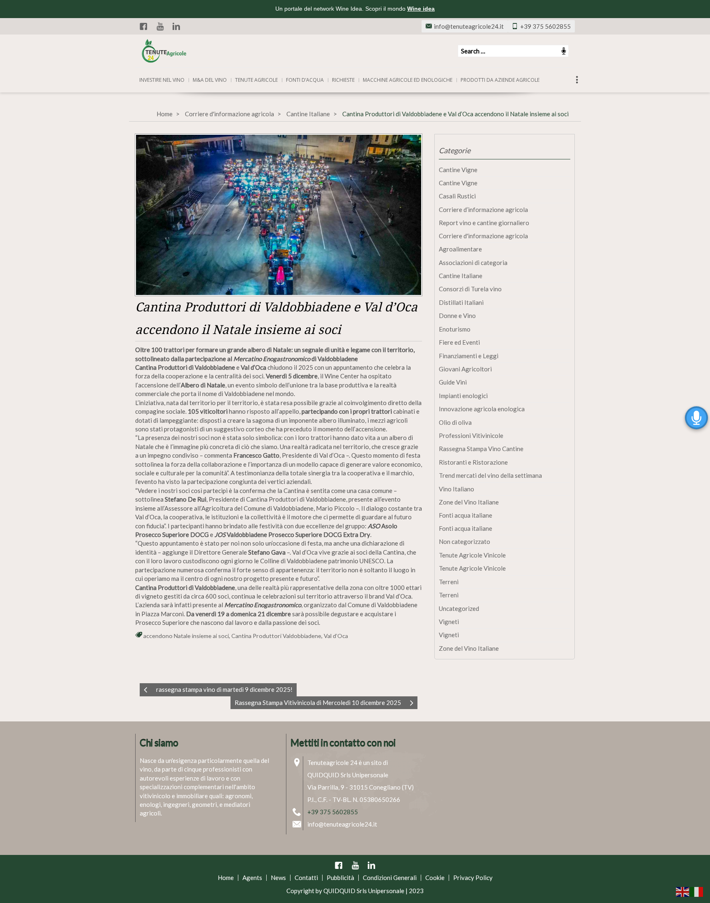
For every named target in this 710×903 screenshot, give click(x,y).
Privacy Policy (473, 877)
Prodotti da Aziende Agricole (500, 79)
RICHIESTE (343, 79)
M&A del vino (210, 79)
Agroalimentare (460, 249)
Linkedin (176, 26)
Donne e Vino (457, 315)
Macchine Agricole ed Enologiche (407, 79)
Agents (252, 877)
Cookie (435, 877)
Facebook (143, 26)
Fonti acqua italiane (465, 515)
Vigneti (449, 621)
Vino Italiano (456, 489)
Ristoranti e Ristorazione (473, 462)
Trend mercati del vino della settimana (490, 475)
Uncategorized (459, 608)
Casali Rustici (457, 196)
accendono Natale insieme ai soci (186, 635)
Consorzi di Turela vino (470, 289)
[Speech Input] (513, 51)
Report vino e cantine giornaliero (484, 222)
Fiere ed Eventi (459, 342)
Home (165, 113)
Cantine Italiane (308, 113)
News (278, 877)
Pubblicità (340, 877)
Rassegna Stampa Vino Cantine (481, 448)
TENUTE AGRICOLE (256, 79)
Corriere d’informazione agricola (483, 209)
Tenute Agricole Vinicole (472, 555)
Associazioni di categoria (473, 262)
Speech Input (564, 51)
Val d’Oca (336, 635)
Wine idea (421, 8)
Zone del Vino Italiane (469, 502)
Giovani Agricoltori (465, 369)
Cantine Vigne (458, 169)
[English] (683, 891)
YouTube (160, 26)
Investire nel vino (161, 79)
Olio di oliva (455, 422)
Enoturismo (454, 329)
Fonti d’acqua (305, 79)
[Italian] (697, 891)
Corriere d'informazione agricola (229, 113)
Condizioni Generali (390, 877)
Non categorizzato (464, 541)
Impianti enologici (463, 395)
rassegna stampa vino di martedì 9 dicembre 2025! (224, 689)
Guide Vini (453, 382)
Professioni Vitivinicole (471, 435)
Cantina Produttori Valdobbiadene (276, 635)
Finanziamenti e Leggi (468, 355)
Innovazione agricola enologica (482, 408)
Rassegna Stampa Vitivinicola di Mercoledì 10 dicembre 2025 (318, 702)
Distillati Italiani (461, 302)
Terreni (449, 581)
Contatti (306, 877)
